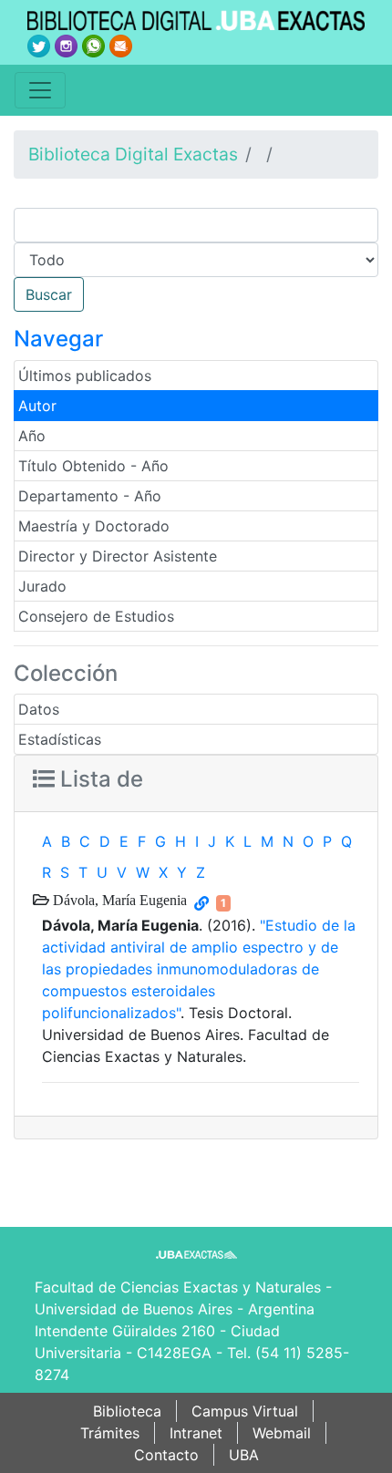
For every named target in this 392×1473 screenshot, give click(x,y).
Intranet (196, 1433)
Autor (37, 406)
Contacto (166, 1455)
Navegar (58, 338)
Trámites (109, 1433)
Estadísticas (59, 739)
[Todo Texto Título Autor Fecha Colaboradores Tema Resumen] (196, 260)
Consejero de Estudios (96, 616)
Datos (38, 709)
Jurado (42, 586)
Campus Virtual (244, 1411)
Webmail (282, 1433)
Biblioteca (127, 1411)
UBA (244, 1455)
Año (32, 436)
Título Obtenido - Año (93, 466)
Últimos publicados (84, 375)
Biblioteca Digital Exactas (133, 154)
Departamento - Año (89, 496)
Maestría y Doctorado (94, 526)
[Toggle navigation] (40, 90)
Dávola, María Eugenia (118, 899)
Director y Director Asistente (117, 556)
